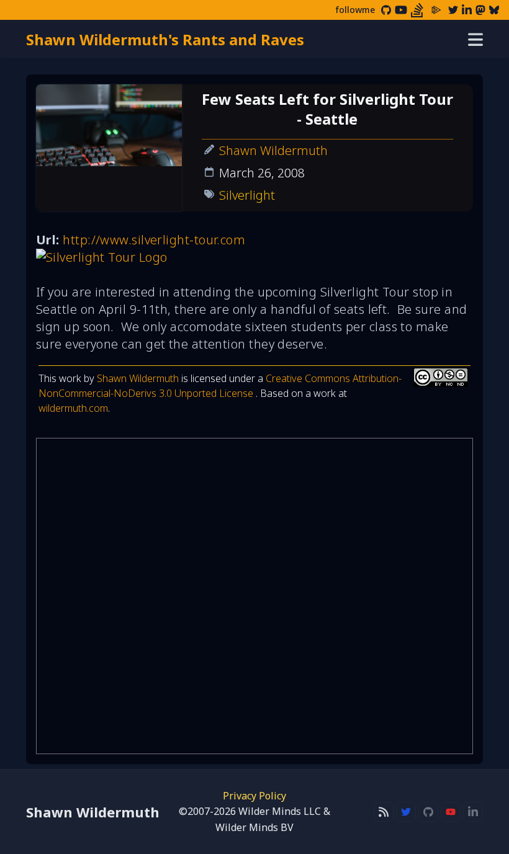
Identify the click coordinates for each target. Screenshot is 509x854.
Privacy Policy (254, 796)
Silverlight (247, 195)
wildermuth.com (73, 408)
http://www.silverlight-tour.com (154, 239)
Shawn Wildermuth (273, 150)
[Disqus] (254, 596)
